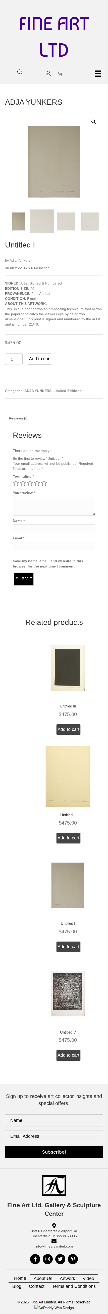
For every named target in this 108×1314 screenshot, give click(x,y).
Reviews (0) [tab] (19, 418)
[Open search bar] (19, 71)
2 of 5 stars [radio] (23, 483)
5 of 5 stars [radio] (44, 483)
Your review (24, 493)
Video (88, 1278)
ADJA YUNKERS (33, 102)
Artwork (67, 1278)
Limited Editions (67, 391)
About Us (43, 1278)
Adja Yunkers (20, 260)
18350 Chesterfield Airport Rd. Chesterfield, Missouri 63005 (54, 1233)
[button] (48, 73)
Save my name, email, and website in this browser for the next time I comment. (48, 563)
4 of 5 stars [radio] (37, 483)
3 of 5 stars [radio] (30, 483)
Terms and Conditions (74, 1286)
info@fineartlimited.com (54, 1246)
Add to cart (40, 358)
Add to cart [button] (68, 729)
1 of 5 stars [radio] (16, 483)
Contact (36, 1286)
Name (19, 521)
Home (20, 1278)
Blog (16, 1286)
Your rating (23, 476)
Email (18, 538)
